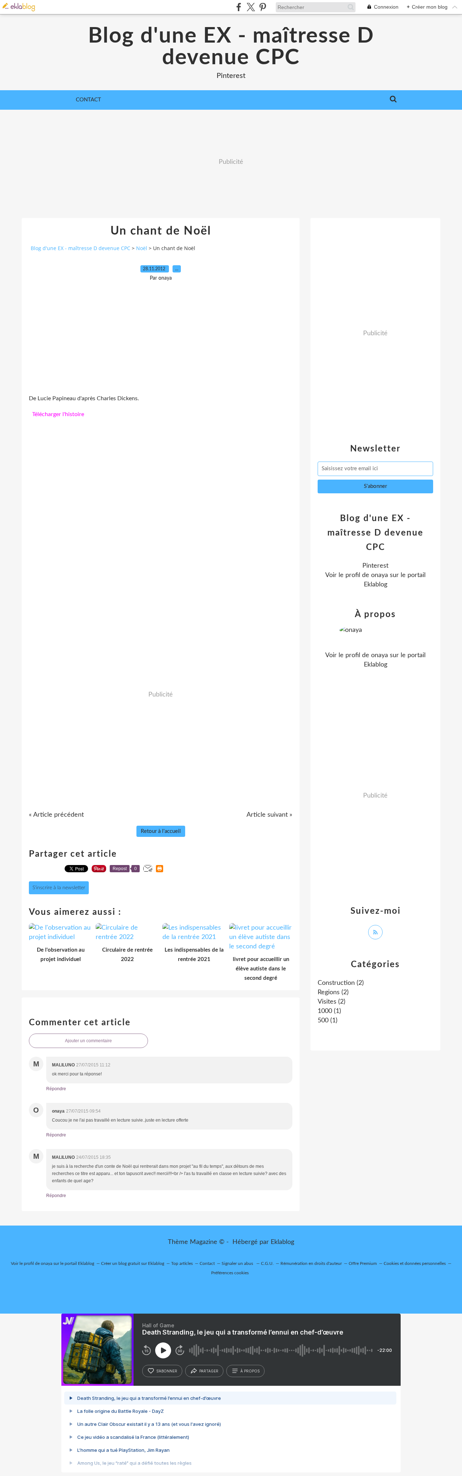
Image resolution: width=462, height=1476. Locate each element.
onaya (379, 575)
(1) (329, 1011)
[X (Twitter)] (250, 7)
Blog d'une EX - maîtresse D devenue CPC (231, 47)
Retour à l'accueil (161, 831)
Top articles (182, 1263)
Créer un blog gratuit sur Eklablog (132, 1263)
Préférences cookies (230, 1273)
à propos (250, 1371)
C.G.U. (267, 1263)
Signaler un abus (238, 1263)
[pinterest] (262, 7)
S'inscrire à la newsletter (58, 887)
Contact (88, 99)
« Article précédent (56, 815)
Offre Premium (363, 1263)
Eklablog (282, 1242)
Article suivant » (269, 815)
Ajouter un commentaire (88, 1040)
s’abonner (166, 1371)
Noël (141, 248)
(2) (341, 983)
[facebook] (238, 7)
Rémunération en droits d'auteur (311, 1263)
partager (208, 1371)
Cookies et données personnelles (415, 1263)
